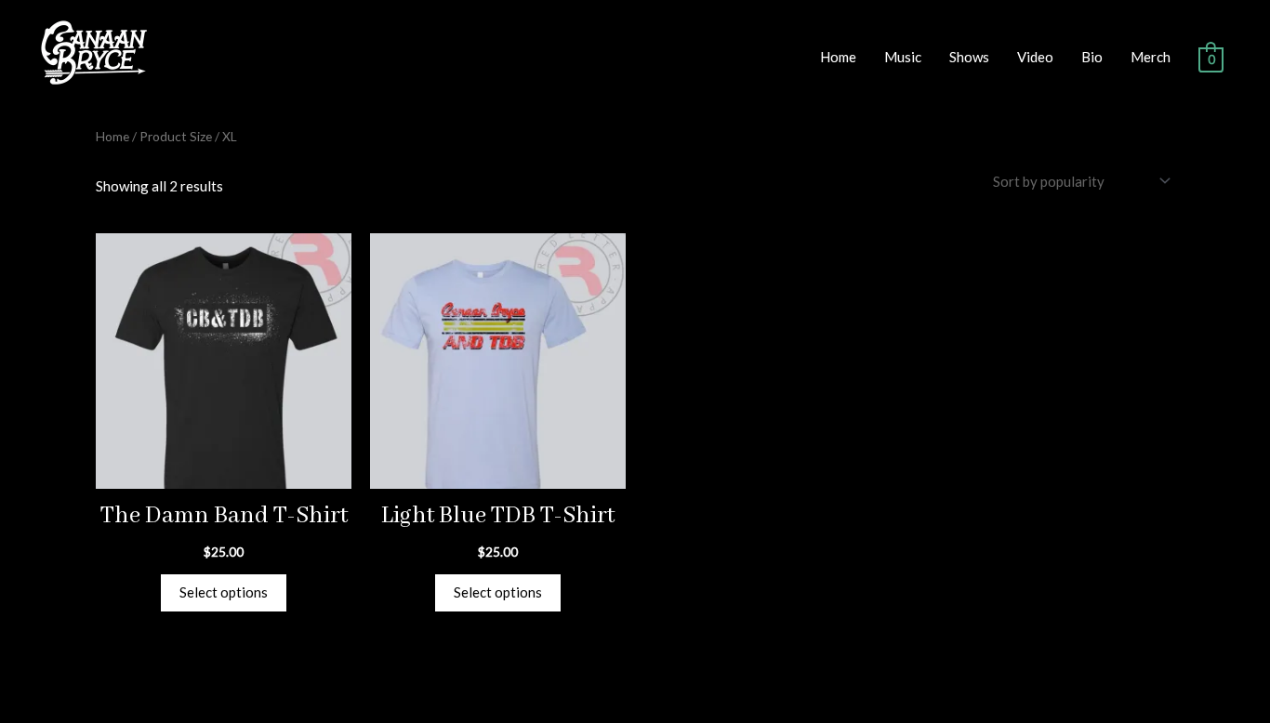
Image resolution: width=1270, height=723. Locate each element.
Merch (1151, 56)
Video (1035, 56)
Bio (1092, 56)
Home (838, 56)
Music (902, 56)
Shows (969, 56)
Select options (223, 592)
